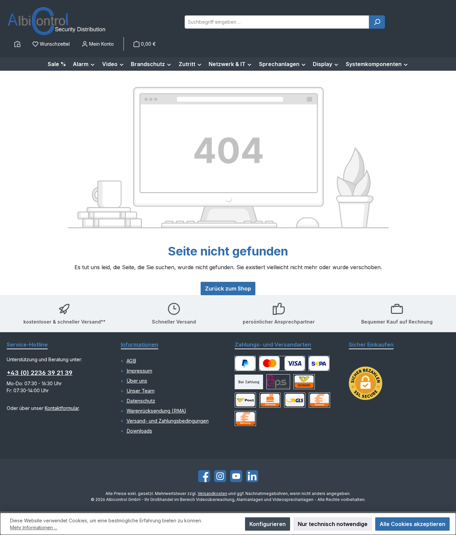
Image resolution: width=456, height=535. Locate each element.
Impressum (139, 371)
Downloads (139, 431)
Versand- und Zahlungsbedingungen (168, 421)
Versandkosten (212, 493)
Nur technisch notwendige (333, 524)
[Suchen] (377, 22)
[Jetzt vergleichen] (17, 44)
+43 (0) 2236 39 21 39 (39, 372)
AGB (131, 361)
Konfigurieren (267, 524)
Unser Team (141, 391)
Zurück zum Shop (228, 288)
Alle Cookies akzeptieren (412, 524)
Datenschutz (141, 401)
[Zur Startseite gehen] (57, 22)
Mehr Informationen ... (33, 527)
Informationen (139, 344)
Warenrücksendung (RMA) (156, 411)
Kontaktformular (62, 408)
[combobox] (277, 22)
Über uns (137, 381)
